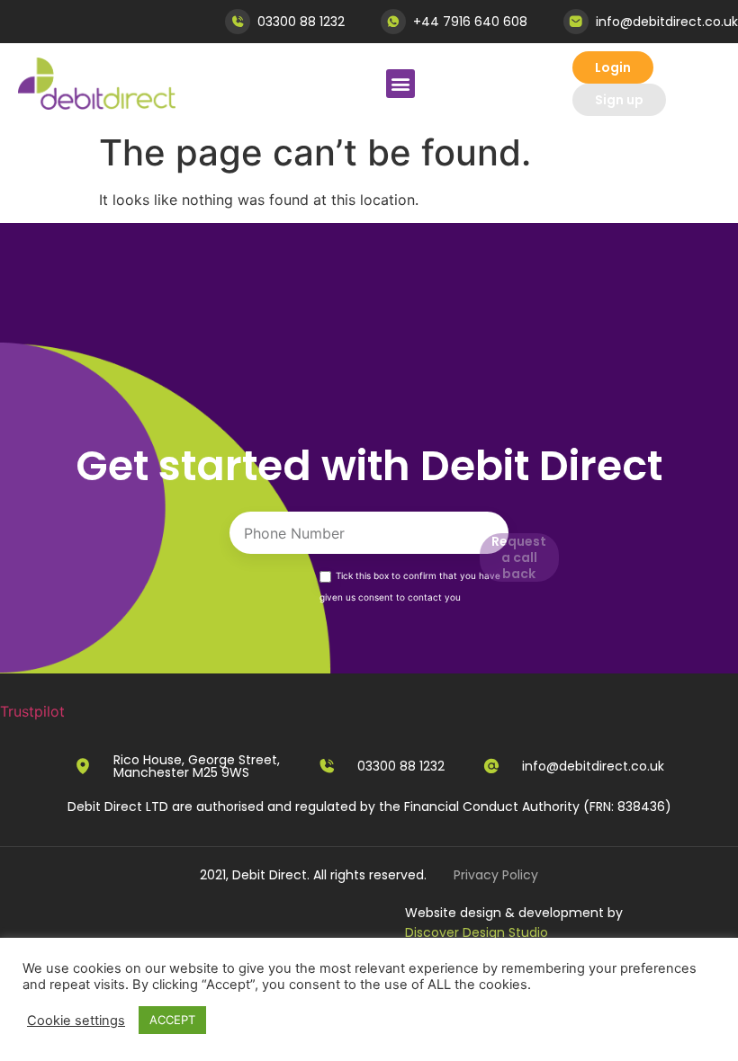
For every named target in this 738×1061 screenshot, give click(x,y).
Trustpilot (32, 711)
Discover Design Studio (476, 932)
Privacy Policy (496, 875)
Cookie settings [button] (76, 1020)
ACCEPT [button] (172, 1019)
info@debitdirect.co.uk (667, 22)
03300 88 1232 (301, 22)
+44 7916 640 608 (470, 22)
